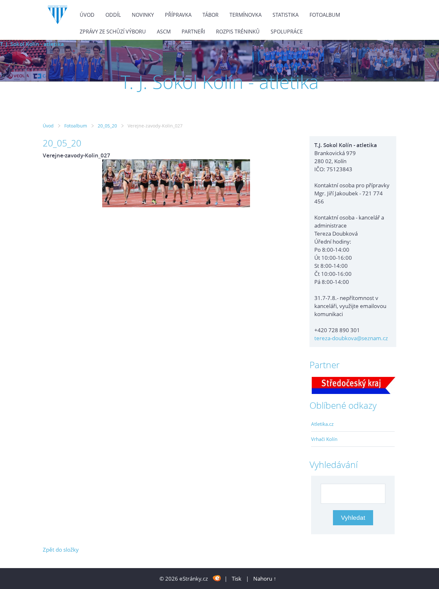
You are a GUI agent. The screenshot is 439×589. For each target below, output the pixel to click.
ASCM (164, 31)
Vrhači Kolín (324, 439)
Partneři (193, 31)
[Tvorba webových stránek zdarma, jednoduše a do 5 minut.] (216, 578)
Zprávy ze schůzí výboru (113, 31)
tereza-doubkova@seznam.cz (351, 338)
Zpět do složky (61, 549)
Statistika (286, 14)
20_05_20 (107, 126)
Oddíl (113, 14)
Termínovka (245, 14)
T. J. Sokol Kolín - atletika (32, 44)
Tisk (236, 578)
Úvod (87, 14)
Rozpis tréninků (238, 31)
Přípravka (178, 14)
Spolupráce (287, 31)
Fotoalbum (324, 14)
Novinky (143, 14)
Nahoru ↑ (264, 578)
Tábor (210, 14)
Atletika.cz (322, 424)
